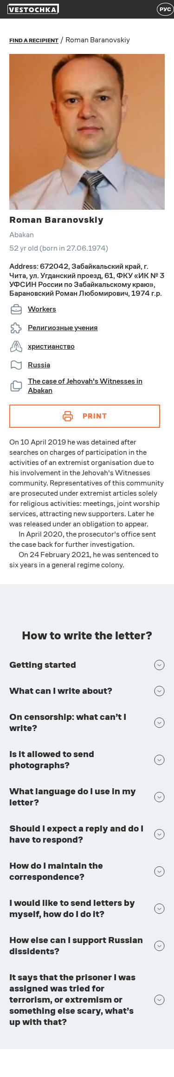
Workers (42, 309)
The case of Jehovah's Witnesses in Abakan (85, 385)
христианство (51, 346)
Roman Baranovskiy (97, 40)
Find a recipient (33, 40)
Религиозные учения (63, 327)
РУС (165, 9)
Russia (39, 365)
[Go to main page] (33, 9)
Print (95, 416)
